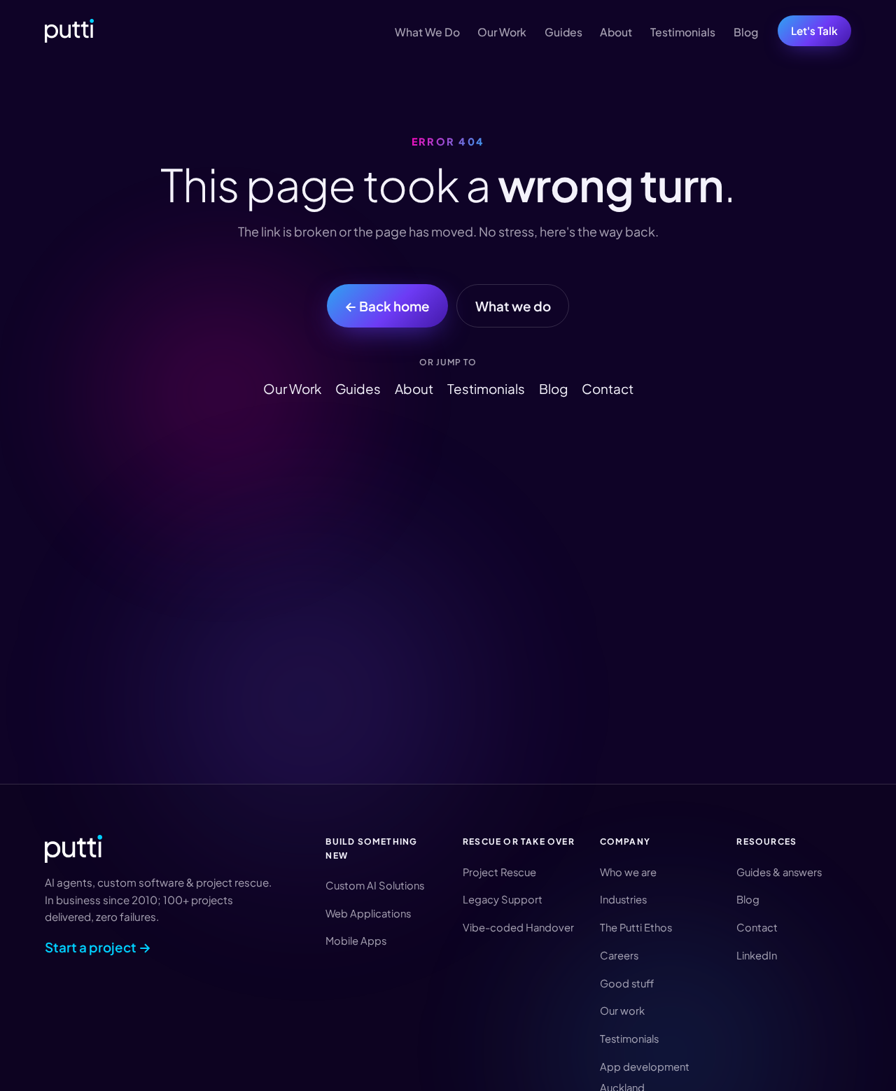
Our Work (501, 31)
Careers (619, 955)
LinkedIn (756, 955)
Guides (563, 31)
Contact (608, 388)
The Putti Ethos (636, 927)
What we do (513, 305)
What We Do (427, 31)
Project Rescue (499, 872)
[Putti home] (69, 31)
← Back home (387, 305)
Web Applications (368, 913)
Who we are (628, 872)
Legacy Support (502, 899)
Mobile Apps (356, 940)
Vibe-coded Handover (518, 927)
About (616, 31)
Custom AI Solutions (375, 885)
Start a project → (98, 946)
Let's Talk (814, 30)
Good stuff (627, 983)
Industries (623, 899)
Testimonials (682, 31)
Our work (622, 1010)
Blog (746, 31)
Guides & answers (779, 872)
